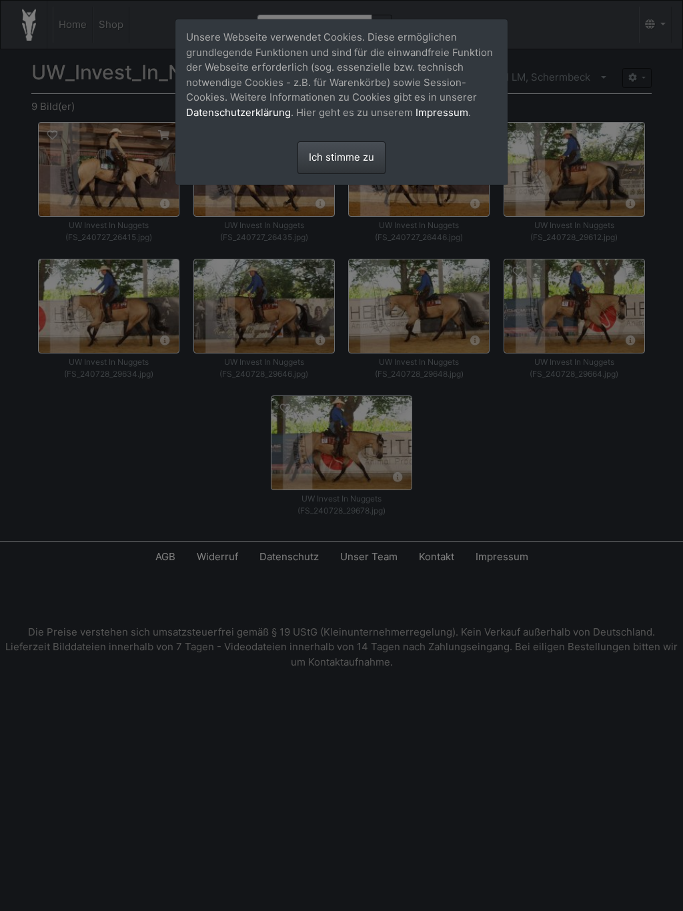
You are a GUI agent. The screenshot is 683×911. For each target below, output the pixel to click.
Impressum (442, 112)
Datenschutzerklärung (238, 112)
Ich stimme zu (341, 157)
